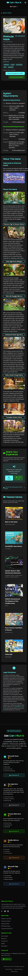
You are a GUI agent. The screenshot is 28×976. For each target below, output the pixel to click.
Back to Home (7, 13)
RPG (5, 67)
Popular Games (5, 921)
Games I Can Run (6, 918)
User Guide (4, 936)
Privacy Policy (8, 969)
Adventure (6, 64)
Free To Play (19, 64)
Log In (9, 479)
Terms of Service (18, 969)
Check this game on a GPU (15, 73)
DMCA (3, 943)
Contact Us (4, 941)
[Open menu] (25, 2)
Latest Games (5, 923)
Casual (12, 64)
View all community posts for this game (13, 487)
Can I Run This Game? (16, 77)
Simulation (10, 67)
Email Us (7, 959)
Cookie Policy (14, 971)
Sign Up (19, 478)
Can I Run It (11, 966)
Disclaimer (4, 946)
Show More (6, 61)
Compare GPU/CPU (7, 928)
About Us (4, 938)
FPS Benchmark (5, 926)
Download (14, 775)
